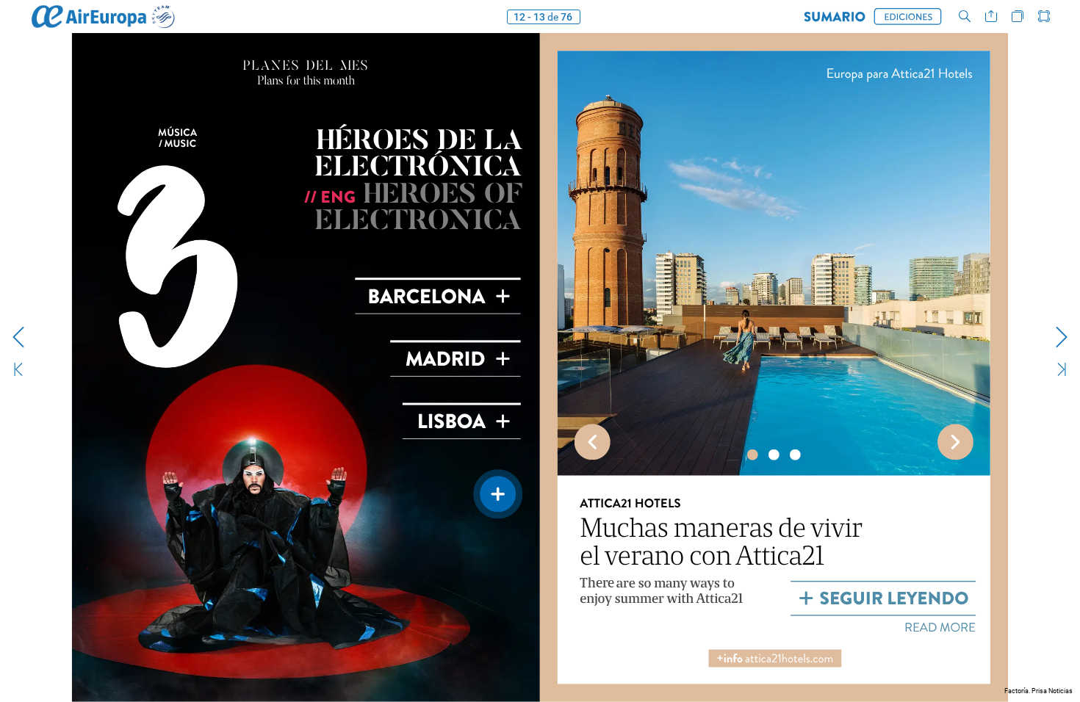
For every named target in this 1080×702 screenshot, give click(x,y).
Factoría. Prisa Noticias (1038, 691)
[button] (834, 16)
